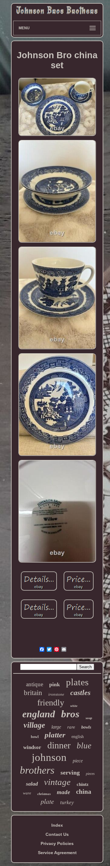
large (56, 726)
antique (34, 684)
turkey (67, 802)
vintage (57, 782)
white (73, 706)
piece (78, 760)
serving (70, 772)
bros (70, 713)
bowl (34, 737)
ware (27, 793)
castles (80, 693)
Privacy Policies (57, 843)
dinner (59, 745)
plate (47, 801)
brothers (37, 770)
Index (57, 825)
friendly (50, 702)
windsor (32, 747)
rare (71, 727)
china (83, 791)
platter (55, 735)
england (38, 713)
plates (77, 682)
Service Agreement (57, 852)
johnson (49, 757)
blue (84, 745)
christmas (44, 794)
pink (54, 684)
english (78, 736)
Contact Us (57, 834)
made (63, 792)
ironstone (56, 694)
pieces (90, 774)
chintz (83, 784)
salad (32, 784)
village (34, 725)
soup (89, 718)
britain (33, 693)
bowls (86, 727)
